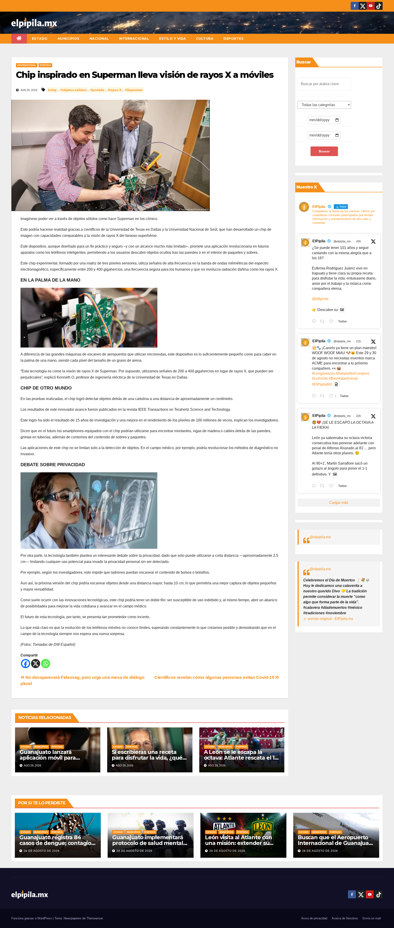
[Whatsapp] (45, 663)
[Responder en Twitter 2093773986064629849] (315, 321)
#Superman (134, 90)
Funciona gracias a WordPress (32, 918)
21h (358, 341)
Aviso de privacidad (314, 918)
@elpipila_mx (342, 241)
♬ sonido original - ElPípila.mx (328, 619)
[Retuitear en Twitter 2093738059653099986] (323, 486)
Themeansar (94, 918)
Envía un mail (372, 918)
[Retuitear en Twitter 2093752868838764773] (323, 396)
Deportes (233, 39)
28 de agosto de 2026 (42, 850)
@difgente (320, 299)
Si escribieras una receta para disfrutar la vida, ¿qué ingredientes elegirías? (147, 758)
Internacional (134, 39)
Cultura (205, 39)
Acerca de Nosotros (345, 918)
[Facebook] (25, 663)
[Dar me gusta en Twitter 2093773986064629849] (332, 321)
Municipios (69, 39)
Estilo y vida (172, 39)
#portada (97, 90)
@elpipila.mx (320, 537)
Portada (45, 65)
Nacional (99, 39)
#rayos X (114, 90)
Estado (40, 39)
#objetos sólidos (73, 90)
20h (358, 241)
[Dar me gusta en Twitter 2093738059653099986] (332, 486)
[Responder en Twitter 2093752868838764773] (315, 396)
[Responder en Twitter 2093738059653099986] (315, 486)
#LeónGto (320, 378)
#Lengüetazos (323, 373)
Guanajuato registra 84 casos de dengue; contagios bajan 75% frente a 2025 (56, 843)
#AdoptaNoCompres (352, 373)
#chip (52, 90)
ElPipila (318, 241)
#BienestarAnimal (343, 378)
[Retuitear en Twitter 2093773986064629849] (323, 321)
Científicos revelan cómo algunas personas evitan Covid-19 (214, 677)
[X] (35, 663)
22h (358, 416)
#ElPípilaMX (322, 384)
